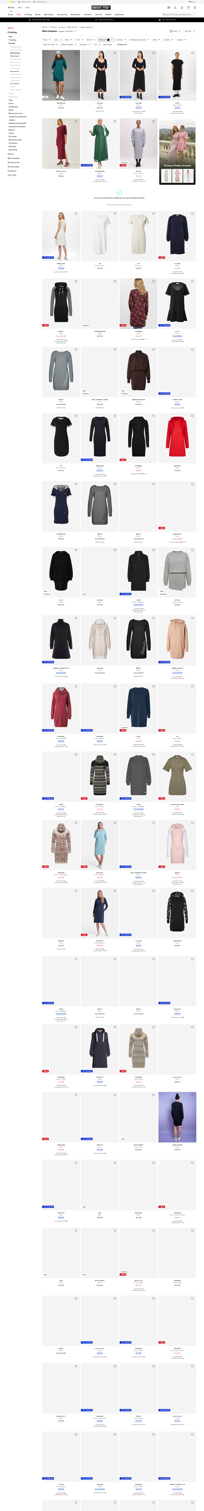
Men (20, 7)
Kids (28, 7)
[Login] (175, 7)
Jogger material (86, 27)
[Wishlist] (188, 7)
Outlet (13, 1)
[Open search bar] (163, 14)
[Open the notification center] (181, 8)
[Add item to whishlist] (76, 53)
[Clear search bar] (194, 14)
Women (11, 7)
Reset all (123, 44)
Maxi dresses (72, 27)
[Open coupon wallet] (168, 7)
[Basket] (195, 7)
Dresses (62, 27)
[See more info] (61, 111)
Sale (56, 40)
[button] (175, 31)
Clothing (53, 27)
